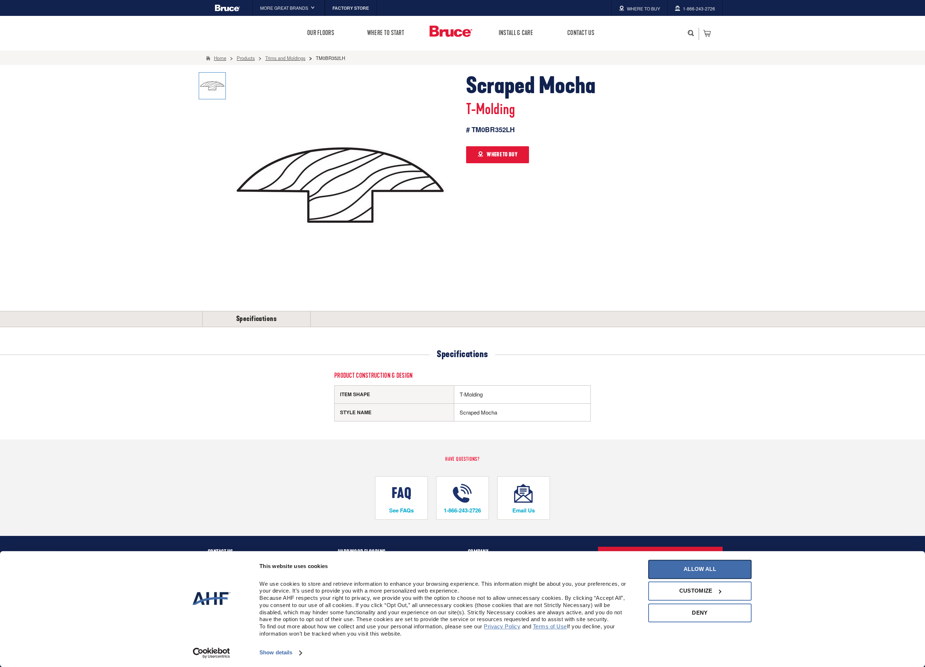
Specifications (256, 319)
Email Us (523, 510)
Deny (699, 613)
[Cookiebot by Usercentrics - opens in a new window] (211, 652)
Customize (696, 591)
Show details (275, 653)
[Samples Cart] (707, 33)
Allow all (700, 569)
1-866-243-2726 (462, 510)
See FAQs (401, 510)
